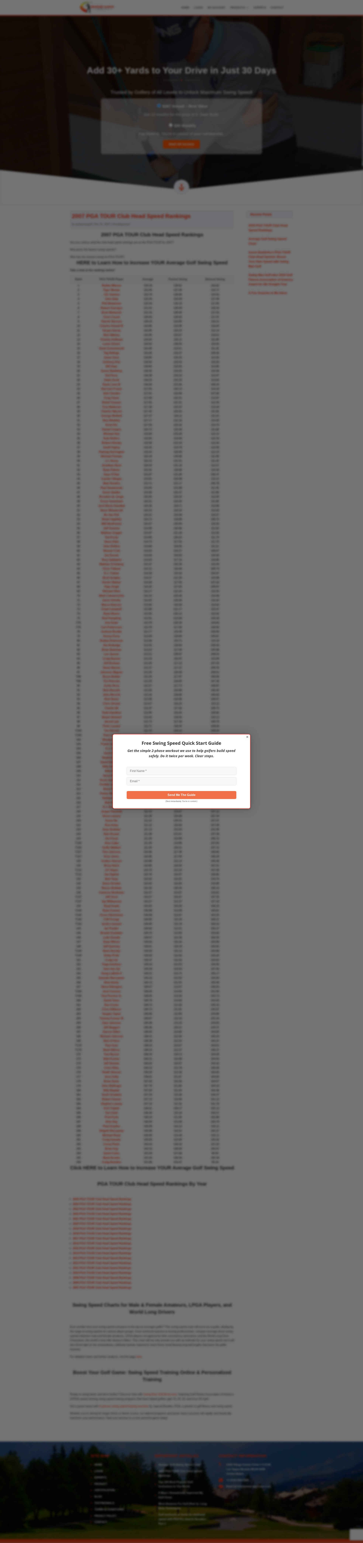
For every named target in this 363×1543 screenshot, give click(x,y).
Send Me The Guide (181, 795)
